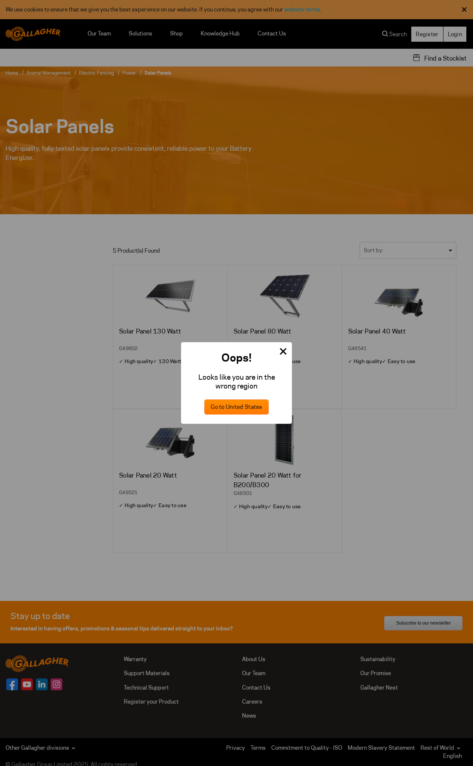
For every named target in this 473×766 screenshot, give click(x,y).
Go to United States (236, 407)
